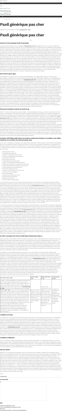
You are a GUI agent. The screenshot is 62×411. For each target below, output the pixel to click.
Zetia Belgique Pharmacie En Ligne (10, 407)
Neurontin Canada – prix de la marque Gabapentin (13, 410)
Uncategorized (22, 29)
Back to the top (3, 0)
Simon (29, 29)
